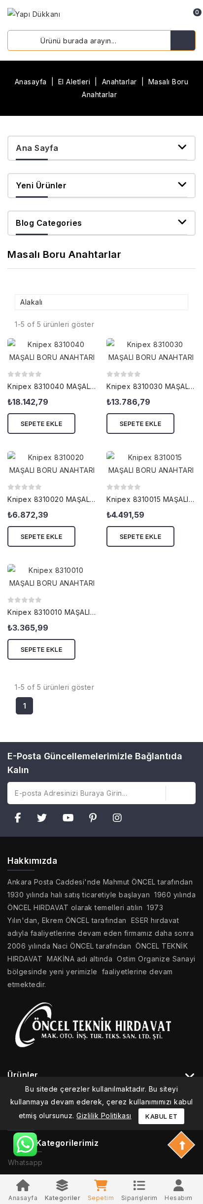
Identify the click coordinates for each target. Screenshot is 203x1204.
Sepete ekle (42, 423)
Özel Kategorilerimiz (57, 1143)
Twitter (45, 820)
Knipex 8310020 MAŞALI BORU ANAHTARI (79, 499)
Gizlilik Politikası (104, 1115)
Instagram (120, 820)
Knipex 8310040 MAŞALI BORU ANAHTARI (79, 386)
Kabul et (161, 1116)
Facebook (21, 820)
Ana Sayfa (37, 148)
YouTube (71, 820)
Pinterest (96, 820)
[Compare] (146, 16)
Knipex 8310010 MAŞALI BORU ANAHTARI (78, 612)
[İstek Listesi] (161, 16)
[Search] (182, 40)
